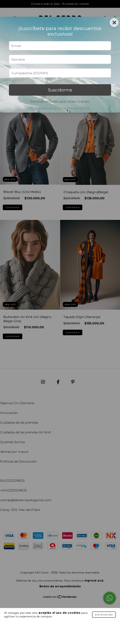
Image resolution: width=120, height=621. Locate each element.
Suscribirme (60, 90)
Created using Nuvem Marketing (60, 108)
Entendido (104, 614)
